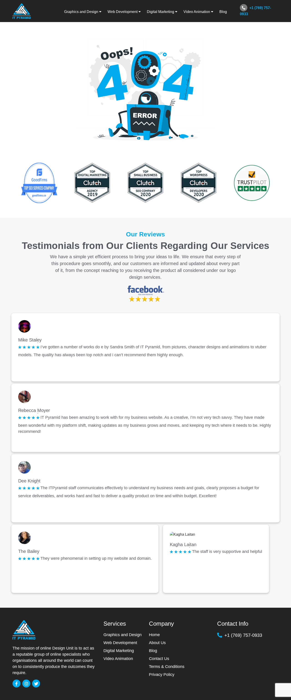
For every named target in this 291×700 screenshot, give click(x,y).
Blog (223, 12)
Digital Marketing (118, 650)
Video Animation (118, 658)
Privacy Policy (161, 674)
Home (154, 634)
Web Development (120, 642)
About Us (157, 642)
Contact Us (159, 658)
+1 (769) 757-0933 (255, 11)
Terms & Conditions (166, 666)
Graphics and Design (122, 634)
